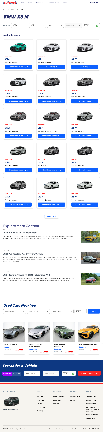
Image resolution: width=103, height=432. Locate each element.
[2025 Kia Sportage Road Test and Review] (90, 258)
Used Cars (16, 374)
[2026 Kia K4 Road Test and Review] (90, 237)
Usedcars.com (75, 396)
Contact (56, 404)
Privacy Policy (91, 400)
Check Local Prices (89, 373)
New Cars (7, 374)
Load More (50, 216)
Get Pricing (50, 66)
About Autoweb (58, 396)
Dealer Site (57, 400)
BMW (12, 10)
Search (93, 311)
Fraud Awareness (92, 414)
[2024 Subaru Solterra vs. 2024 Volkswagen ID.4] (90, 279)
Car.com (73, 400)
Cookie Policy (91, 404)
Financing (40, 411)
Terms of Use (91, 396)
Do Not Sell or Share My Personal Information (92, 409)
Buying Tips (41, 407)
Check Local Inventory (17, 66)
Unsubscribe (90, 418)
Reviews (39, 404)
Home (5, 10)
